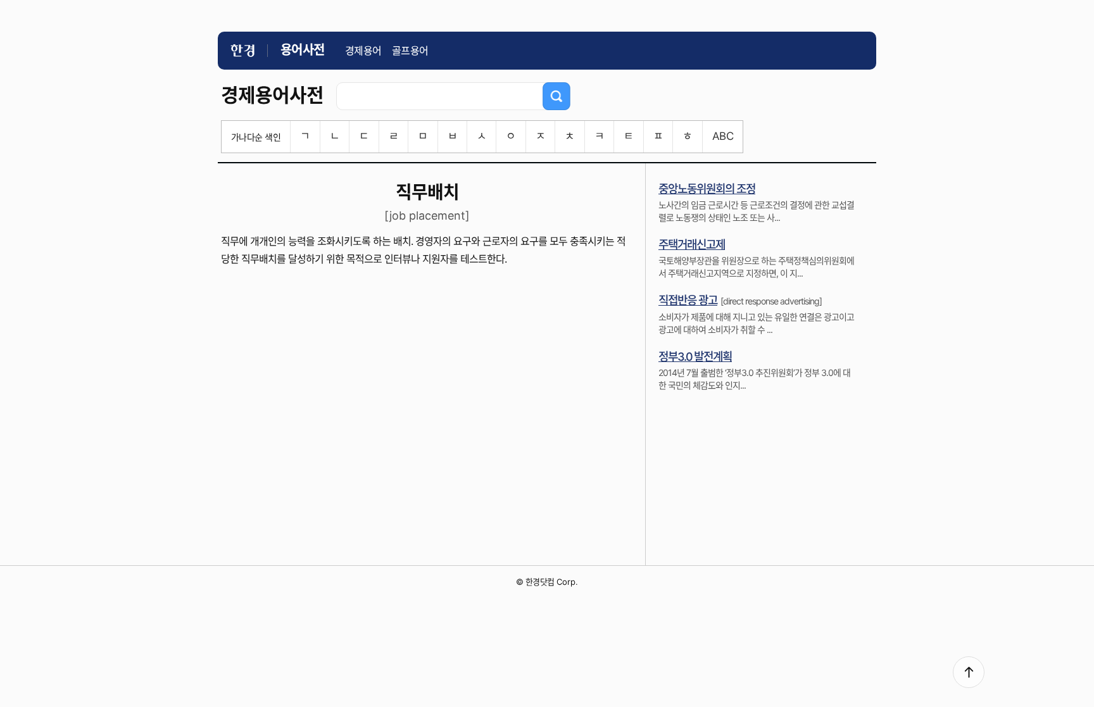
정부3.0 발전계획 (695, 356)
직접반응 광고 (687, 300)
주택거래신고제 (691, 244)
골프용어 (410, 50)
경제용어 (363, 50)
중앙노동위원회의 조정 (706, 189)
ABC (722, 136)
